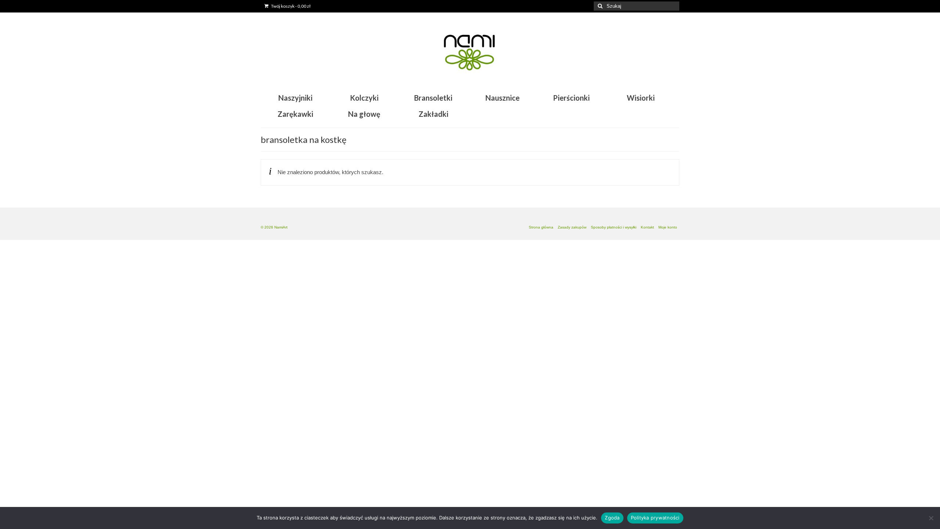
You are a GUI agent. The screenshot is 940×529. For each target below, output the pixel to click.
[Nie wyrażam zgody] (930, 518)
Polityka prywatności (655, 518)
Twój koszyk (290, 6)
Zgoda (612, 518)
